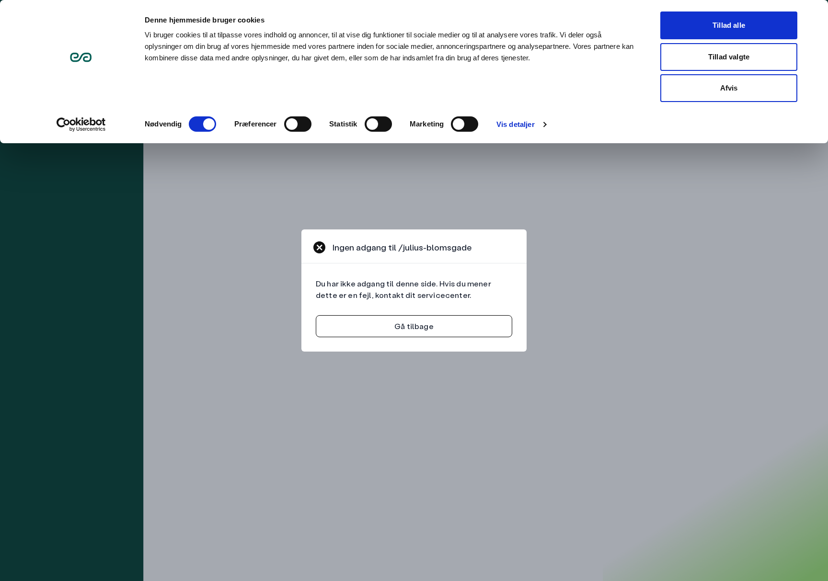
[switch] (297, 124)
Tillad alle (729, 25)
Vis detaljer (515, 124)
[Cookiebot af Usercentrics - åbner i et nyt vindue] (81, 124)
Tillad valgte (728, 57)
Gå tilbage (414, 326)
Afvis (729, 88)
